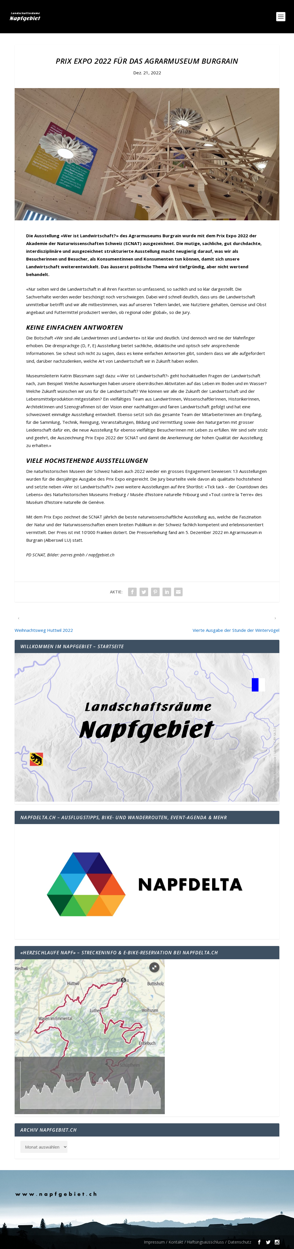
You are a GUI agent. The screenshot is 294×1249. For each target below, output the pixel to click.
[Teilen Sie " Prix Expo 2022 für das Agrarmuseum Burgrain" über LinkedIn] (167, 592)
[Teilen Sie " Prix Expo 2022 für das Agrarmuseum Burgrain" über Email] (178, 592)
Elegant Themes (58, 1242)
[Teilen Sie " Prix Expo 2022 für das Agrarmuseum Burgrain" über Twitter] (144, 592)
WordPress (120, 1242)
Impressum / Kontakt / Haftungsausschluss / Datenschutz (197, 1242)
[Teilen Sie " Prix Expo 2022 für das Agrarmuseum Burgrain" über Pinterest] (155, 592)
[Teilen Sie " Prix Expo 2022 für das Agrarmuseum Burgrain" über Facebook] (132, 592)
